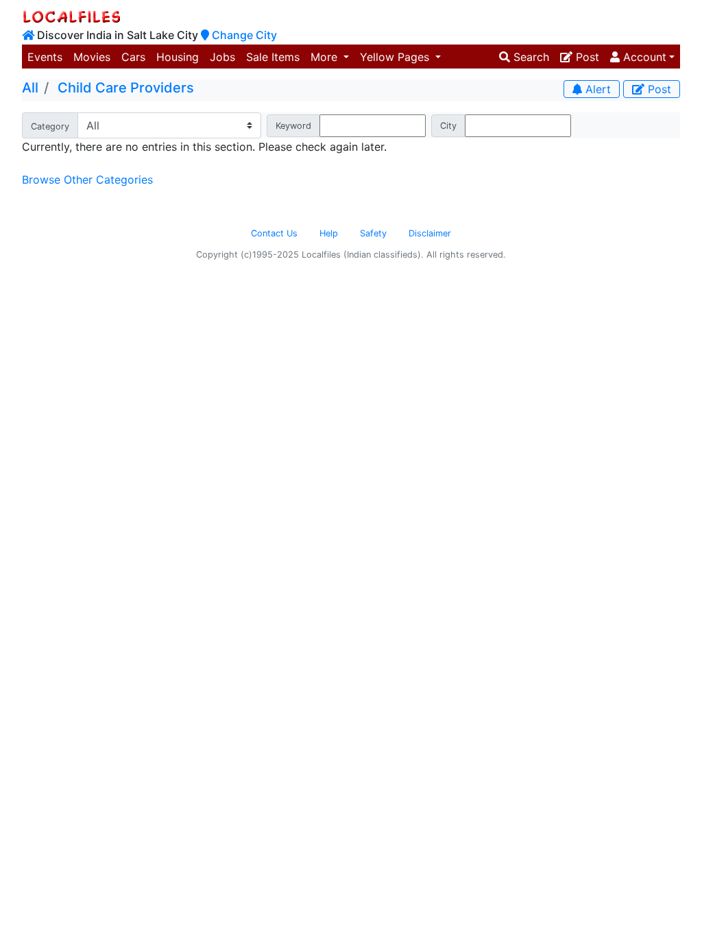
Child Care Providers (126, 87)
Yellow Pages (396, 57)
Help (328, 233)
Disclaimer (430, 233)
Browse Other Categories (87, 179)
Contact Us (274, 233)
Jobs (222, 57)
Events (44, 57)
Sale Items (273, 57)
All (30, 87)
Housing (177, 57)
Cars (133, 57)
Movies (91, 57)
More (326, 57)
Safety (373, 233)
